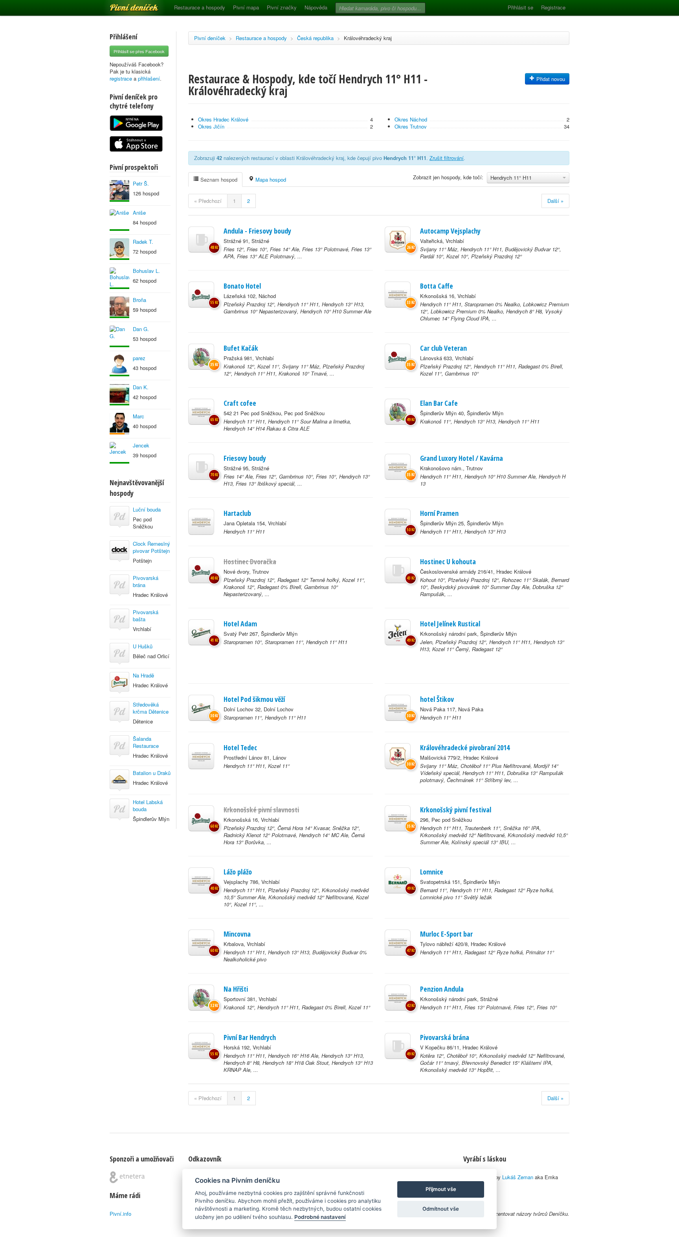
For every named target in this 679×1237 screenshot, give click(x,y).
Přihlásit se (520, 7)
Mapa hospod (270, 179)
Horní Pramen (439, 513)
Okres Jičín (211, 126)
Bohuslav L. (146, 270)
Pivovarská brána (145, 581)
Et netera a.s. (127, 1177)
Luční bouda (147, 509)
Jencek (141, 445)
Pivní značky (282, 7)
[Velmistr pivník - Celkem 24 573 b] (119, 307)
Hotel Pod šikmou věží (254, 699)
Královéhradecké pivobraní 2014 (465, 747)
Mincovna (237, 934)
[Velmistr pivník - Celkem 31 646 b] (119, 394)
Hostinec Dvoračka (250, 561)
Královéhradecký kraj (368, 38)
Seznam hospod (218, 179)
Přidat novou (550, 79)
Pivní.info (120, 1213)
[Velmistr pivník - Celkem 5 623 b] (119, 365)
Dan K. (141, 387)
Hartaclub (237, 513)
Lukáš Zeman (517, 1177)
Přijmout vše (441, 1189)
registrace (121, 78)
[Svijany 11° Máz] (398, 239)
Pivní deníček (125, 4)
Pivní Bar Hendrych (250, 1037)
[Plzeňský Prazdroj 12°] (201, 294)
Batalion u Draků (152, 773)
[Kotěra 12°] (398, 1046)
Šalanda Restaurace (146, 742)
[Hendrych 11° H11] (398, 294)
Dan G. (141, 329)
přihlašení (149, 78)
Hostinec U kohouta (448, 561)
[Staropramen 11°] (201, 708)
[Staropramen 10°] (201, 632)
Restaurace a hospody (199, 7)
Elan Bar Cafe (439, 403)
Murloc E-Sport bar (446, 934)
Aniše (139, 212)
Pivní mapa (246, 7)
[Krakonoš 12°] (201, 357)
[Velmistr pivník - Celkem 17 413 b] (119, 191)
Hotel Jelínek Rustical (450, 623)
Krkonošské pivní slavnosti (261, 809)
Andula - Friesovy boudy (257, 231)
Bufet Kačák (241, 348)
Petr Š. (141, 183)
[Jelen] (398, 632)
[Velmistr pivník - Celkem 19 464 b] (119, 249)
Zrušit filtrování (446, 158)
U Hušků (142, 646)
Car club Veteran (443, 348)
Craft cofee (240, 403)
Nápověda (316, 7)
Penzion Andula (442, 989)
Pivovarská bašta (145, 615)
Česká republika (315, 38)
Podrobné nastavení (320, 1217)
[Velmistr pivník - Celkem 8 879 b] (119, 220)
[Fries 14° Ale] (201, 467)
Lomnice (431, 871)
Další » (555, 200)
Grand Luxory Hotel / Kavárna (461, 458)
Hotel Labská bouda (148, 805)
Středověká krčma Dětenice (151, 708)
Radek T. (143, 241)
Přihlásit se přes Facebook (139, 51)
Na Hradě (143, 675)
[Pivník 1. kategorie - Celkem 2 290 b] (119, 423)
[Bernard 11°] (398, 880)
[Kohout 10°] (398, 570)
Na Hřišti (236, 989)
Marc (138, 416)
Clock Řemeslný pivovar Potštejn (151, 547)
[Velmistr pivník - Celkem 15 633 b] (119, 336)
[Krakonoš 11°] (398, 412)
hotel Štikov (437, 699)
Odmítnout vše (440, 1209)
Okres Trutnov (411, 126)
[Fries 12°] (201, 239)
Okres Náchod (411, 119)
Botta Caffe (436, 286)
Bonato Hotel (242, 286)
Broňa (139, 300)
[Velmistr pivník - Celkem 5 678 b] (119, 453)
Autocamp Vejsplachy (450, 231)
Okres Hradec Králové (223, 119)
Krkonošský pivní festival (455, 809)
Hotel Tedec (240, 747)
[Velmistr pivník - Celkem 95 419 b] (119, 278)
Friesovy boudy (245, 458)
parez (139, 358)
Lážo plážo (238, 871)
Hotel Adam (240, 623)
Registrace (553, 7)
